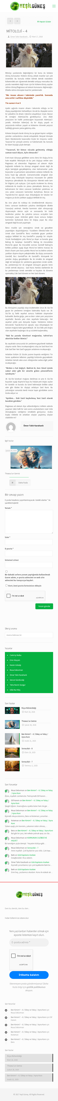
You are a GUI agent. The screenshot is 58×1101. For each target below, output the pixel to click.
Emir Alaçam (15, 660)
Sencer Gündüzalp (17, 680)
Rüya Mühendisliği (14, 1056)
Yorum (8, 508)
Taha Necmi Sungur (17, 685)
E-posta (9, 548)
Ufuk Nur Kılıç (15, 690)
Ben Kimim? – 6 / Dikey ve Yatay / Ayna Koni (35, 830)
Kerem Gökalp (15, 665)
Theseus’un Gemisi (12, 473)
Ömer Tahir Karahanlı (19, 36)
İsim (7, 537)
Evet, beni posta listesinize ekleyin (24, 585)
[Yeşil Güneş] (29, 6)
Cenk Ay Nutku (15, 655)
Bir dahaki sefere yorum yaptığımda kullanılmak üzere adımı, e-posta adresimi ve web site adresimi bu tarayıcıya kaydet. (27, 577)
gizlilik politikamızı (36, 986)
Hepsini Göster (45, 21)
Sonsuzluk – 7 (32, 848)
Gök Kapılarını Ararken (27, 855)
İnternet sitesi (12, 560)
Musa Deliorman (16, 670)
